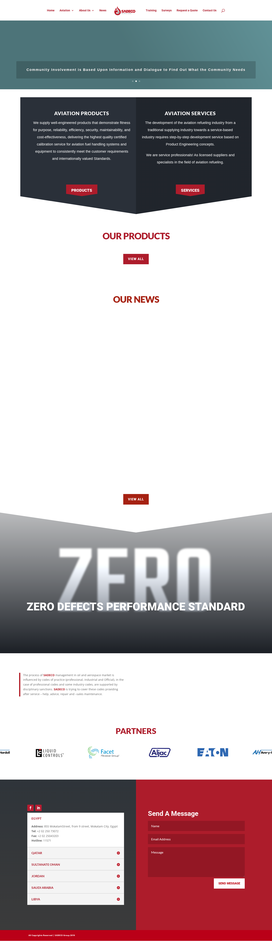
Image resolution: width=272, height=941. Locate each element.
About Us (84, 10)
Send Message (229, 883)
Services (190, 190)
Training (151, 10)
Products (81, 190)
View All (136, 259)
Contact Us (209, 10)
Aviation (65, 10)
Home (51, 10)
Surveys (166, 10)
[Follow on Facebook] (30, 808)
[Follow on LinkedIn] (38, 808)
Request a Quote (187, 10)
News (102, 10)
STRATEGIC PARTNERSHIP (57, 460)
